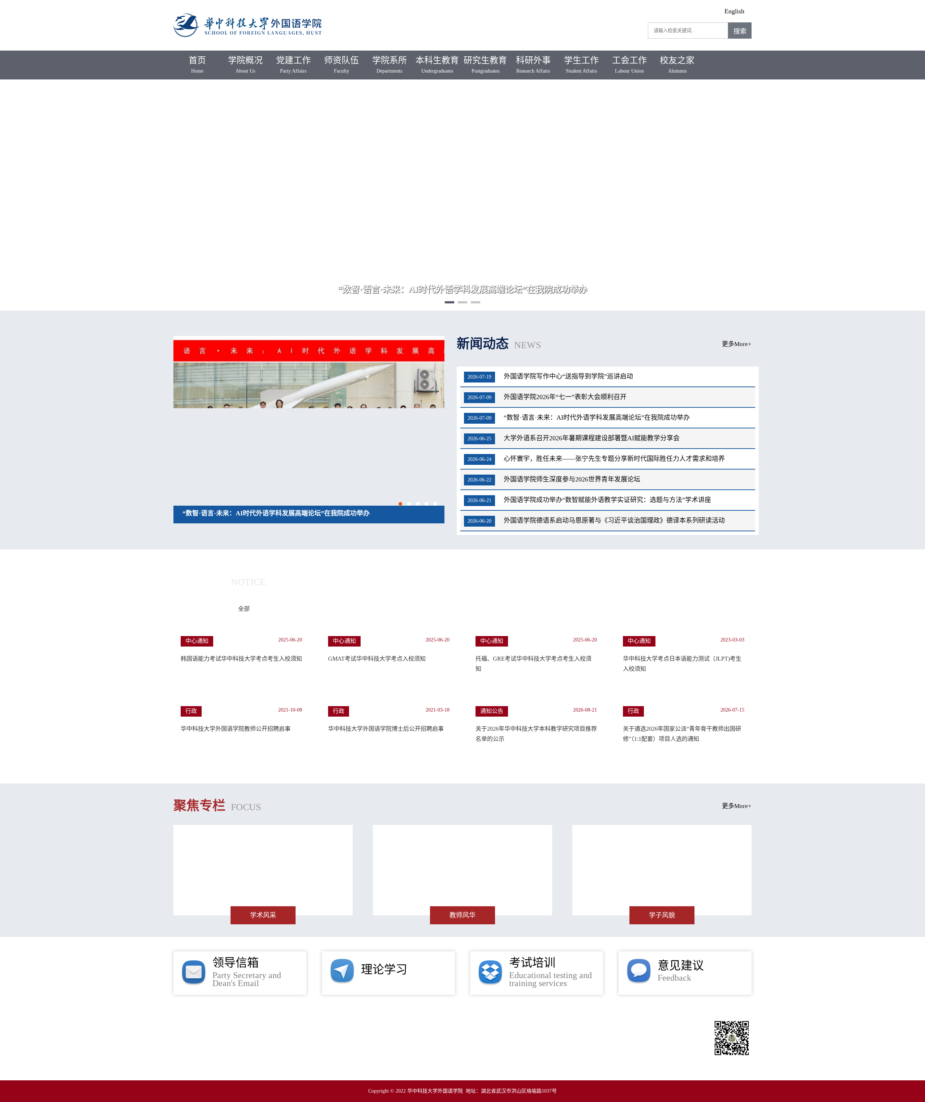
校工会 (606, 1035)
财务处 (436, 1049)
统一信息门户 (480, 1049)
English (734, 11)
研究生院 (568, 1035)
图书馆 (489, 1035)
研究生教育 (485, 65)
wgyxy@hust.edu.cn (316, 1064)
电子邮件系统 (575, 1049)
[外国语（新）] (247, 11)
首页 (197, 65)
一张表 (618, 1049)
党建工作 (293, 65)
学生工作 (581, 65)
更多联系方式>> (226, 1023)
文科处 (641, 1035)
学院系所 (389, 65)
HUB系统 (528, 1049)
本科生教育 (437, 65)
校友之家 (677, 65)
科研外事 (533, 65)
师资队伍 (341, 65)
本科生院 (527, 1035)
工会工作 (629, 65)
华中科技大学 (445, 1035)
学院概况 (245, 65)
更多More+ (737, 344)
